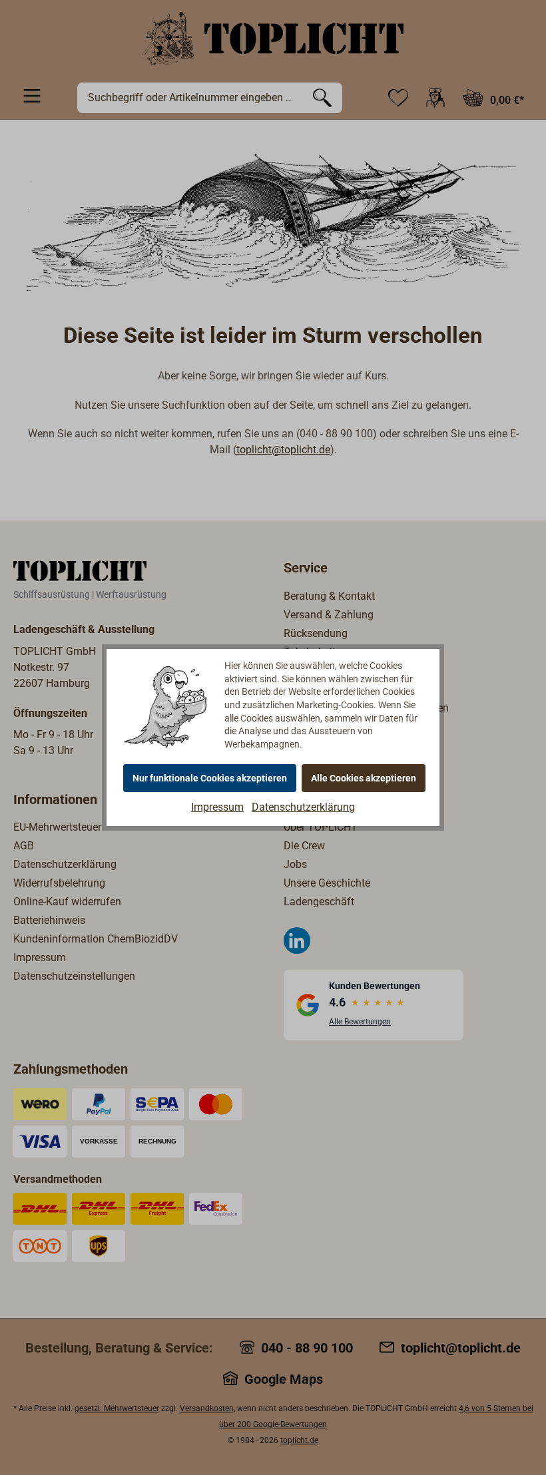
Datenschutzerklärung (303, 807)
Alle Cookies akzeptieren (363, 778)
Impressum (217, 807)
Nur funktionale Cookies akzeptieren (210, 778)
